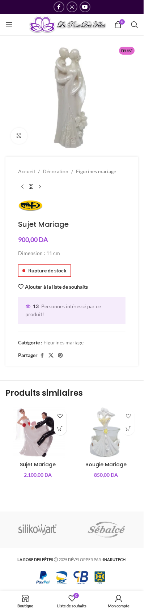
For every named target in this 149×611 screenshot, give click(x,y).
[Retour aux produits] (31, 187)
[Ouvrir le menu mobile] (9, 24)
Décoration (55, 171)
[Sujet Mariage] (37, 432)
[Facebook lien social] (59, 6)
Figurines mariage (96, 171)
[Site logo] (68, 24)
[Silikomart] (37, 530)
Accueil (26, 171)
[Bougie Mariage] (106, 432)
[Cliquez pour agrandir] (19, 136)
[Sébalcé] (106, 530)
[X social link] (51, 355)
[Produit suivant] (39, 187)
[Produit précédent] (22, 187)
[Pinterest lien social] (60, 355)
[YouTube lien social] (85, 6)
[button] (60, 429)
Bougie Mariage (106, 464)
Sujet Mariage (38, 464)
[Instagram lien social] (72, 6)
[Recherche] (134, 24)
